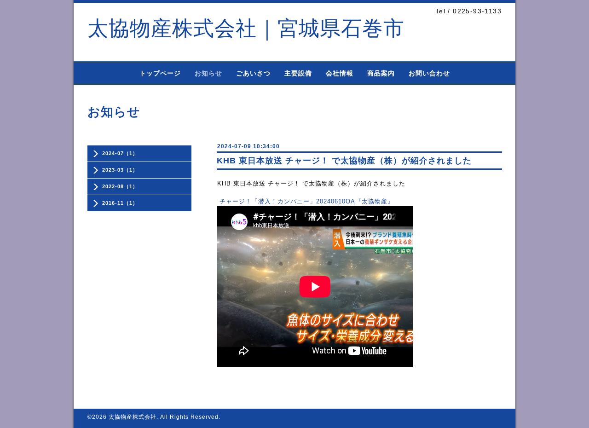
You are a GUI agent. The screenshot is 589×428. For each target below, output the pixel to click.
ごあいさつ (253, 73)
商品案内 (381, 73)
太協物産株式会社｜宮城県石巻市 (245, 28)
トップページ (160, 73)
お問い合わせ (429, 73)
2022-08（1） (120, 186)
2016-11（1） (120, 203)
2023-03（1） (120, 170)
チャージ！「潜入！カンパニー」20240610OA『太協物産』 (306, 201)
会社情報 (339, 73)
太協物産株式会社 (132, 417)
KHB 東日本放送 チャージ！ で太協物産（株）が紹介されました (344, 160)
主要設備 (298, 73)
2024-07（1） (120, 153)
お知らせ (208, 73)
